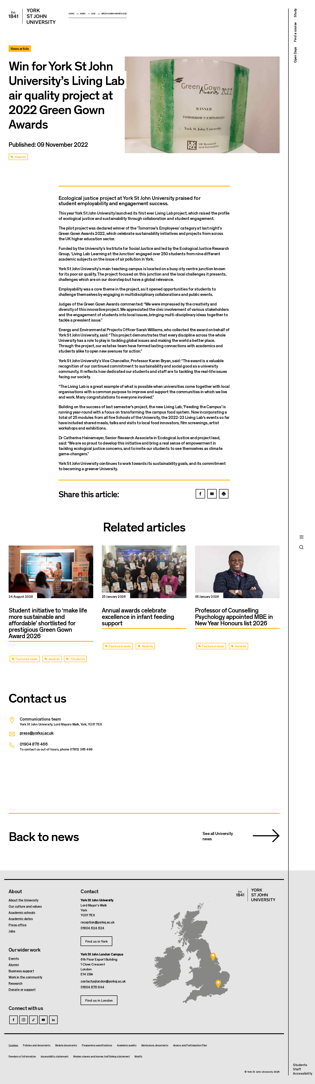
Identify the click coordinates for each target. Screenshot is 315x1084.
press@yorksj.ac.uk (37, 733)
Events (14, 958)
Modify (138, 1056)
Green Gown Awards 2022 (114, 13)
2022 (93, 13)
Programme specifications (97, 1045)
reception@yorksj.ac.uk (97, 922)
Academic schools (22, 912)
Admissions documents (154, 1045)
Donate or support (22, 989)
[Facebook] (13, 1020)
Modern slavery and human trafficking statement (101, 1056)
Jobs (12, 931)
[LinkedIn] (53, 1020)
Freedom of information (22, 1056)
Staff (297, 1069)
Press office (17, 925)
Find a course (295, 32)
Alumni (14, 964)
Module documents (66, 1045)
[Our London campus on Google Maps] (218, 984)
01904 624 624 (92, 928)
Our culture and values (25, 906)
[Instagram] (23, 1020)
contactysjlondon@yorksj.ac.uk (103, 981)
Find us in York (96, 941)
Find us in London (99, 1000)
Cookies (13, 1045)
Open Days (295, 55)
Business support (21, 971)
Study (295, 13)
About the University (23, 900)
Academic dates (21, 918)
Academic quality (126, 1045)
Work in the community (25, 977)
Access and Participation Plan (190, 1045)
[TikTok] (33, 1020)
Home (71, 13)
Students (300, 1064)
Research (15, 983)
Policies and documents (36, 1045)
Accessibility (302, 1073)
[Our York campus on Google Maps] (213, 957)
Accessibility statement (54, 1056)
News (83, 13)
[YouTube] (43, 1020)
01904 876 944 (92, 987)
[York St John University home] (32, 16)
